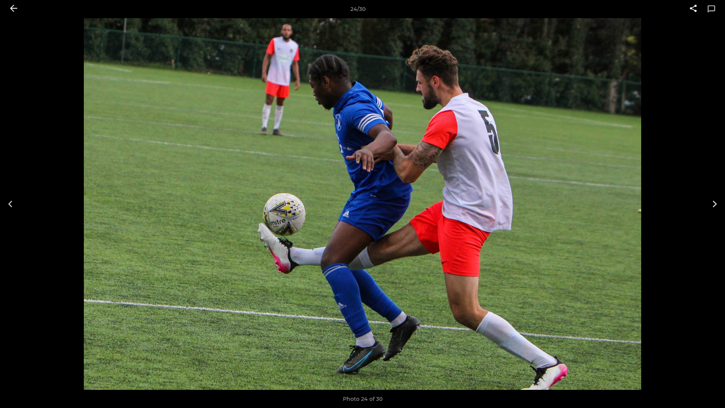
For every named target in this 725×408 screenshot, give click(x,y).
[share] (693, 9)
